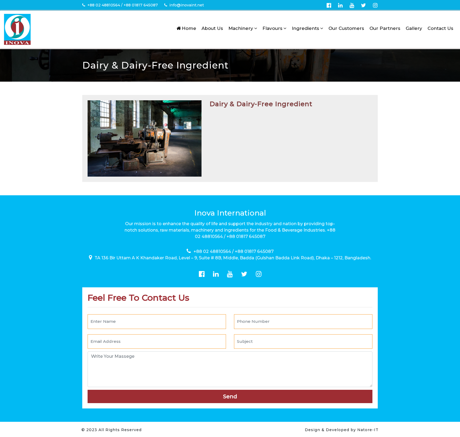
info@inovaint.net (186, 5)
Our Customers (346, 28)
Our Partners (384, 28)
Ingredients (305, 28)
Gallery (414, 28)
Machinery (240, 28)
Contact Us (440, 28)
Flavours (272, 28)
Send (230, 396)
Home (189, 28)
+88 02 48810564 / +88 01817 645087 (122, 5)
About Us (212, 28)
